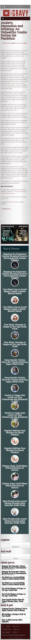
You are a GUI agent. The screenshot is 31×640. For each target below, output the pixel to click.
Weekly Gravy (6, 43)
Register (8, 626)
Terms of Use (16, 629)
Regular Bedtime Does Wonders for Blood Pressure (14, 432)
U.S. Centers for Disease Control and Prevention (14, 192)
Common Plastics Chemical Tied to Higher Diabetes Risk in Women (14, 609)
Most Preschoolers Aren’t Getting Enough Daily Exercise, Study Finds (15, 503)
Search (15, 558)
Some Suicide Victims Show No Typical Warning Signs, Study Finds (15, 362)
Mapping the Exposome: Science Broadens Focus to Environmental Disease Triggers (14, 257)
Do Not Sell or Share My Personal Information (13, 635)
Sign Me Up (15, 547)
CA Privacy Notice (6, 629)
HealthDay (15, 202)
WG (3, 626)
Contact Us (15, 632)
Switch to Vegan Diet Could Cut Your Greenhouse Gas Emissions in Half (15, 398)
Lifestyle (9, 209)
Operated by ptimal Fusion (15, 637)
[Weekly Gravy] (15, 13)
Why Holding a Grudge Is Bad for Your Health (14, 615)
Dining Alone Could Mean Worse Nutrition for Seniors (14, 468)
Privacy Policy (16, 626)
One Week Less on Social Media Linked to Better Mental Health (15, 291)
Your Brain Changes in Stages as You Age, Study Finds (15, 326)
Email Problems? (6, 632)
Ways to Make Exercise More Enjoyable (12, 620)
